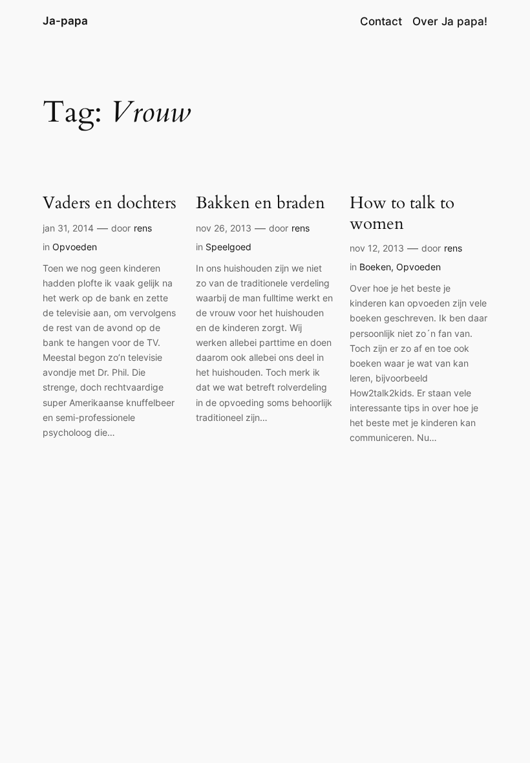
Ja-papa (65, 20)
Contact (381, 21)
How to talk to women (402, 213)
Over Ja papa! (449, 21)
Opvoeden (74, 246)
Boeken (375, 266)
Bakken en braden (260, 203)
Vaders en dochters (109, 203)
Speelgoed (228, 246)
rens (143, 227)
